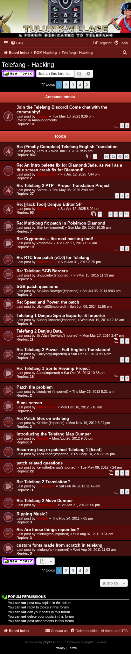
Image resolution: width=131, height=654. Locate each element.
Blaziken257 (47, 174)
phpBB (49, 642)
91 (106, 157)
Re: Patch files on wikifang (43, 418)
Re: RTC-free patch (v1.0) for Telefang (53, 257)
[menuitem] (16, 43)
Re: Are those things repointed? (48, 529)
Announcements (44, 120)
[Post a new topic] (18, 73)
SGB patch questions (37, 286)
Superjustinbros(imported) (57, 320)
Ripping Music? (32, 514)
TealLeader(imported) (53, 454)
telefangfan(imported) (53, 534)
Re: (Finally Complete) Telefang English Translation (67, 146)
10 (126, 214)
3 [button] (73, 85)
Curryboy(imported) (52, 354)
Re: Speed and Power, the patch (48, 302)
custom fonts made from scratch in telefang (59, 545)
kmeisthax (44, 243)
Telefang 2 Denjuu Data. (40, 331)
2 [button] (66, 85)
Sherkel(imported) (50, 227)
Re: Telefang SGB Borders (42, 271)
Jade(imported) (48, 373)
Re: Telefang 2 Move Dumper (45, 500)
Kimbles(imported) (51, 423)
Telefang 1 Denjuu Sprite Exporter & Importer (61, 315)
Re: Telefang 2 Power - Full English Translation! (63, 349)
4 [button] (80, 85)
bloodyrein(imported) (52, 391)
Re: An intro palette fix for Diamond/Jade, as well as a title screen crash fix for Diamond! (69, 167)
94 (126, 157)
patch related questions (40, 463)
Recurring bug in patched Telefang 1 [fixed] (59, 449)
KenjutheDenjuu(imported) (57, 467)
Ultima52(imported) (51, 306)
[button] (87, 85)
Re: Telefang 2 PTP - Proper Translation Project (63, 185)
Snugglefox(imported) (53, 275)
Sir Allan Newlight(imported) (58, 291)
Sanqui (42, 116)
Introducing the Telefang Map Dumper (54, 434)
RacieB (42, 438)
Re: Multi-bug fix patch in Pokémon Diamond (61, 223)
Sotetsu (42, 190)
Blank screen (29, 402)
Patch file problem (35, 387)
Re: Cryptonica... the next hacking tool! (55, 238)
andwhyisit (46, 486)
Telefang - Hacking (28, 64)
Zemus (42, 151)
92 (113, 157)
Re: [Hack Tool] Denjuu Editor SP (49, 204)
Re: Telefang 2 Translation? (43, 481)
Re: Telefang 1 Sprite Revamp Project (53, 368)
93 (119, 157)
